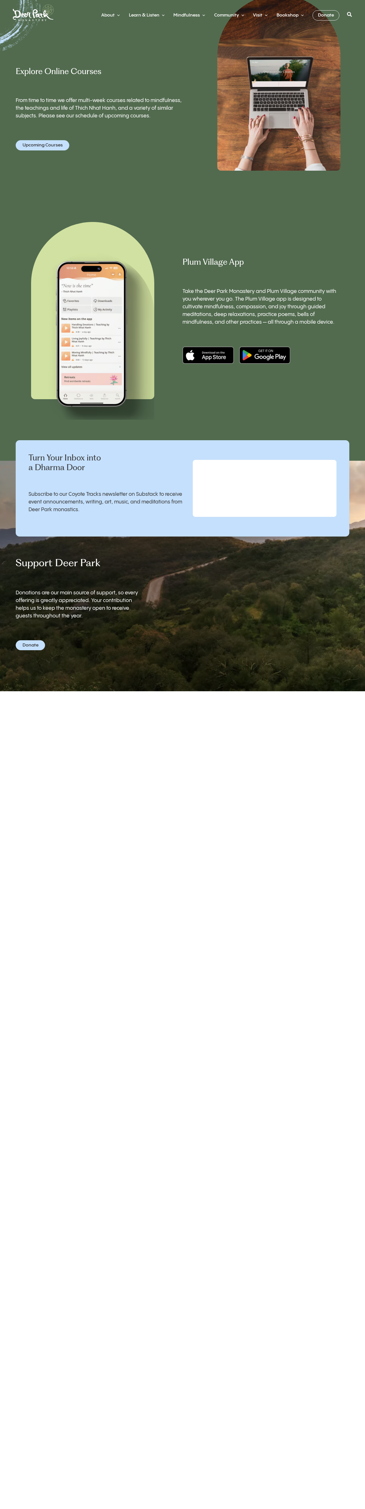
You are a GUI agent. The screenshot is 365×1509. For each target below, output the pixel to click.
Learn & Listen (144, 15)
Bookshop (288, 15)
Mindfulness (186, 15)
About (108, 15)
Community (226, 15)
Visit (257, 15)
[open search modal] (349, 15)
